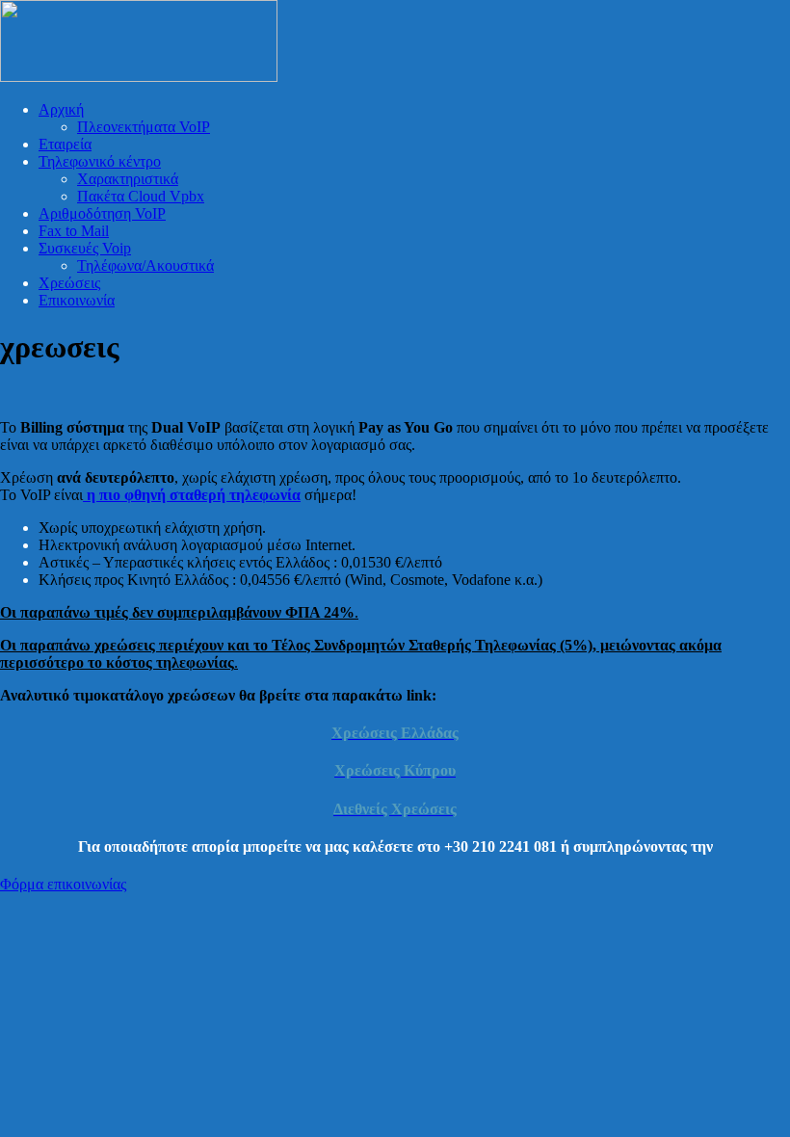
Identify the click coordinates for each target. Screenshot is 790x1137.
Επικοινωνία (77, 300)
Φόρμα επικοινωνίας (63, 884)
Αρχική (61, 109)
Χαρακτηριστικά (127, 179)
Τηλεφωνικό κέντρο (100, 161)
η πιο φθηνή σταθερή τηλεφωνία (192, 495)
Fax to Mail (74, 231)
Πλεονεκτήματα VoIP (143, 127)
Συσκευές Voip (85, 248)
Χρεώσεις (69, 283)
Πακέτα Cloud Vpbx (140, 196)
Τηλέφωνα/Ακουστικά (145, 265)
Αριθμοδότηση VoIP (102, 213)
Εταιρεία (65, 144)
